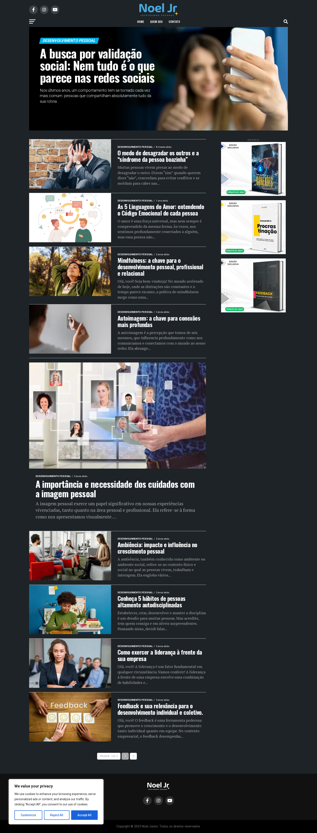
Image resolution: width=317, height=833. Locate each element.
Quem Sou (156, 21)
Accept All (84, 815)
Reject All (56, 815)
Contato (174, 21)
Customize (28, 815)
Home (140, 21)
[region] (56, 801)
